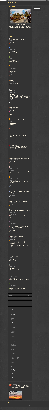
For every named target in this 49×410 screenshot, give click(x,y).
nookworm (12, 278)
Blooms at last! (13, 331)
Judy (11, 74)
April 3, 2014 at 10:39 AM (14, 159)
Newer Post (11, 295)
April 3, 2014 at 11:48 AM (14, 178)
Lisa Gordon (12, 180)
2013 (11, 373)
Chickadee (12, 362)
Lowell (11, 64)
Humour (12, 367)
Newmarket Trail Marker (14, 358)
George (11, 220)
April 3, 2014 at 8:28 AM (14, 92)
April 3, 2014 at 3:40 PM (14, 202)
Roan (11, 79)
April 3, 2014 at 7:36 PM (14, 218)
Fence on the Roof (13, 354)
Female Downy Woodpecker (15, 357)
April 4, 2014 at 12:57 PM (14, 276)
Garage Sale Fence (13, 344)
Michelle (11, 230)
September (12, 317)
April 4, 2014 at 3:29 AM (14, 266)
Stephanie (12, 170)
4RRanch (11, 60)
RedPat (11, 175)
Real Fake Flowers (13, 349)
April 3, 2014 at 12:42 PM (14, 183)
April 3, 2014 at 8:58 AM (14, 104)
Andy (11, 42)
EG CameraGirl (15, 384)
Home (20, 295)
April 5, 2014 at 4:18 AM (14, 285)
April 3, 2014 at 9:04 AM (14, 108)
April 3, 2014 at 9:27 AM (14, 121)
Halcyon (11, 185)
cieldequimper (12, 195)
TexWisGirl (12, 51)
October (12, 315)
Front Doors (12, 366)
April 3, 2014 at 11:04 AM (14, 168)
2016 (11, 309)
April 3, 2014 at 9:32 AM (14, 125)
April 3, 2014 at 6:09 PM (14, 212)
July (11, 319)
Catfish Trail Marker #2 (14, 348)
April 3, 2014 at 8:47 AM (14, 99)
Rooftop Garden (13, 327)
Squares (12, 324)
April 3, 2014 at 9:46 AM (14, 132)
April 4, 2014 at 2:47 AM (14, 257)
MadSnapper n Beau (13, 83)
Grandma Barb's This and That (15, 106)
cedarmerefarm (12, 101)
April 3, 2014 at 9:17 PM (14, 228)
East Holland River (13, 363)
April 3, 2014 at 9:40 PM (14, 237)
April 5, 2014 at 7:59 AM (14, 289)
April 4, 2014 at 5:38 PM (14, 280)
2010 (11, 377)
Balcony (12, 335)
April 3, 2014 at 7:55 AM (14, 77)
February (12, 370)
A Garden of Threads (13, 225)
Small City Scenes (13, 127)
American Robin (13, 341)
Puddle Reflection (13, 345)
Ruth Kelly (12, 161)
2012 (11, 374)
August (12, 318)
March (12, 369)
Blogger (29, 405)
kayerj (11, 259)
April (11, 323)
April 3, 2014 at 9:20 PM (14, 233)
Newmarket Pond (13, 336)
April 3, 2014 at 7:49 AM (14, 72)
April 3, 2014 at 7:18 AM (14, 49)
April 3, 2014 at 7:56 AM (14, 81)
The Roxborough (13, 353)
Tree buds (12, 361)
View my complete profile (12, 388)
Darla (11, 110)
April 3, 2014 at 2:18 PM (14, 193)
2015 (11, 310)
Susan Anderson (13, 214)
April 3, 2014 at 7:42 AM (14, 68)
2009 (11, 378)
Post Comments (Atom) (22, 297)
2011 (11, 376)
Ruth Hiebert (12, 190)
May (11, 322)
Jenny (11, 282)
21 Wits (11, 204)
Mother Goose (13, 337)
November (12, 314)
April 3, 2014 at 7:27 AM (14, 58)
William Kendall (12, 70)
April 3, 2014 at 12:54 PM (14, 188)
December (12, 313)
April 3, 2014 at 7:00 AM (14, 40)
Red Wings (12, 332)
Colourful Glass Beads (14, 350)
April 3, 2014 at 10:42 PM (14, 246)
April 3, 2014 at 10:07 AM (14, 142)
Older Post (29, 295)
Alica (11, 287)
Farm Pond (12, 340)
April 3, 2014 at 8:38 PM (14, 223)
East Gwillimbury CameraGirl (16, 2)
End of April (12, 328)
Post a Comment (12, 291)
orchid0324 (12, 239)
